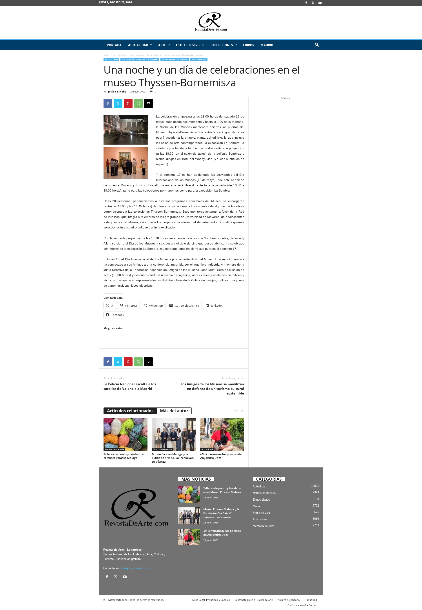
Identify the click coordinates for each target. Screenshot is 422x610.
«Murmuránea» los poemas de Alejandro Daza (221, 456)
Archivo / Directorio (289, 599)
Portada (114, 45)
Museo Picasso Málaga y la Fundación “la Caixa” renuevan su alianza (173, 457)
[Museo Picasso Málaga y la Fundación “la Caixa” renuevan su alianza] (174, 434)
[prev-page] (237, 411)
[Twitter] (118, 103)
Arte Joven (260, 519)
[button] (317, 45)
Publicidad (311, 599)
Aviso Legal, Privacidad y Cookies (211, 599)
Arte (162, 45)
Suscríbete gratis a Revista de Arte (254, 599)
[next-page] (242, 411)
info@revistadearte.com (136, 568)
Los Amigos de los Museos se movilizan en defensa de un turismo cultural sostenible (212, 388)
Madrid (267, 45)
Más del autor (174, 411)
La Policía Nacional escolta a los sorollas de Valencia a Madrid (130, 386)
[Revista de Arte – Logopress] (211, 22)
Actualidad (138, 45)
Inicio (106, 55)
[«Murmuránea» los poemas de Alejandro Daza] (222, 434)
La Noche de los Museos (175, 59)
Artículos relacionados (130, 411)
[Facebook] (306, 3)
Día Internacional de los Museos (140, 59)
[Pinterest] (128, 103)
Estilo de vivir (188, 45)
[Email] (148, 103)
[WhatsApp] (138, 103)
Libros (248, 45)
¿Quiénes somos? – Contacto (302, 605)
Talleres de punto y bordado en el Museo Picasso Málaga (124, 456)
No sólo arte (199, 59)
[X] (313, 3)
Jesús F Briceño (117, 91)
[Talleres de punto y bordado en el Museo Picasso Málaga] (125, 434)
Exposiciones (222, 45)
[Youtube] (320, 3)
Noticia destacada (114, 449)
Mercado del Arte (263, 526)
